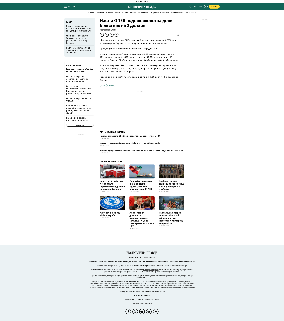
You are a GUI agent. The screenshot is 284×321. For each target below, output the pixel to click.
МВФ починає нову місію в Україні (110, 214)
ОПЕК (103, 85)
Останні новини (74, 65)
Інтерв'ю (165, 13)
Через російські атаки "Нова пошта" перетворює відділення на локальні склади (112, 185)
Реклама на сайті (96, 262)
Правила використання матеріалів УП (153, 262)
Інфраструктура (121, 13)
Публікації (100, 13)
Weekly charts (177, 13)
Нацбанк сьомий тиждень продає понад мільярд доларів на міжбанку (171, 185)
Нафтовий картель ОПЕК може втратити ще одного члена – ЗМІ (130, 136)
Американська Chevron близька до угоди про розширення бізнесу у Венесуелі (77, 39)
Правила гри (135, 13)
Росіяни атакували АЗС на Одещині (78, 99)
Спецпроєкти (155, 13)
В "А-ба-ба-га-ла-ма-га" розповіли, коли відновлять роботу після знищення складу (80, 109)
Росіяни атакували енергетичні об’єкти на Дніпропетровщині (77, 79)
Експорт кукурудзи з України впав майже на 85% (80, 70)
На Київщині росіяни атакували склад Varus (77, 119)
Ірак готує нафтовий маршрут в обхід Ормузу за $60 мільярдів (130, 143)
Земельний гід (190, 13)
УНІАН (155, 48)
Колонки (109, 13)
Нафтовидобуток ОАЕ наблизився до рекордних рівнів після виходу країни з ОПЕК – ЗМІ (142, 150)
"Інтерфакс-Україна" (150, 270)
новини (91, 13)
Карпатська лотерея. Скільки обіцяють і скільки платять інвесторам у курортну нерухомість (171, 218)
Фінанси (144, 13)
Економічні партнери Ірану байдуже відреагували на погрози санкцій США (140, 185)
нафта (111, 85)
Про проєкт (109, 262)
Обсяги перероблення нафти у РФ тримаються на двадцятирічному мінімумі (79, 28)
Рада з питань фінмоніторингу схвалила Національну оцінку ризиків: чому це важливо (79, 90)
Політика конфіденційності (126, 262)
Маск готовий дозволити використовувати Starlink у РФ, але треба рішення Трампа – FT (141, 219)
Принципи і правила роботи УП (182, 262)
